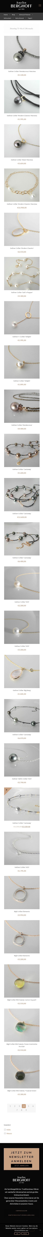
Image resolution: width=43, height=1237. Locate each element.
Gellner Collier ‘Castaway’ (21, 469)
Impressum (21, 1211)
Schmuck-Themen (24, 14)
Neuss (9, 1133)
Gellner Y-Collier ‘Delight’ (21, 337)
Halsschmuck (19, 18)
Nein (25, 1233)
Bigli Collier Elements (22, 911)
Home (6, 14)
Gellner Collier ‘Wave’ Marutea (22, 160)
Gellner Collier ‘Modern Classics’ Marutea (22, 115)
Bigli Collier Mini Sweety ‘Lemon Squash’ (21, 1000)
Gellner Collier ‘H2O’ (22, 602)
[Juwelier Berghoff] (21, 5)
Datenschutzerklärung (22, 1215)
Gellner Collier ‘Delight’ (21, 381)
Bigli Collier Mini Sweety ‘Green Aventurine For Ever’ (22, 1045)
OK (17, 1233)
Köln (9, 1130)
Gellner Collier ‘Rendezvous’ (21, 425)
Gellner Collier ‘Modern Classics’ (22, 248)
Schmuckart (7, 18)
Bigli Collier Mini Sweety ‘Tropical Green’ (21, 1091)
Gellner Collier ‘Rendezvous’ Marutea (22, 71)
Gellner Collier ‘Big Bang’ (22, 690)
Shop (13, 14)
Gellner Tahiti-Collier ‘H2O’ (22, 779)
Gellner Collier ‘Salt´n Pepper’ (22, 292)
